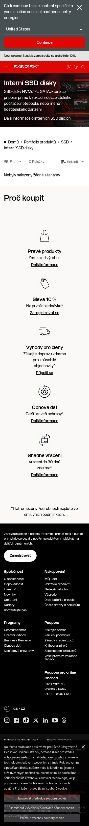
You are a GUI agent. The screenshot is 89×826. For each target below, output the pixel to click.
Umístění (10, 600)
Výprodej (50, 594)
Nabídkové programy (19, 651)
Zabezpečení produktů (60, 651)
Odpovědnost (13, 584)
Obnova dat (12, 645)
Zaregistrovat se (44, 313)
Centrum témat (15, 630)
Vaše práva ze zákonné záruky (60, 657)
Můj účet (50, 579)
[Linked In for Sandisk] (45, 720)
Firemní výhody (15, 635)
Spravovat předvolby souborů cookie (42, 798)
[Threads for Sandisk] (64, 720)
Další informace (44, 265)
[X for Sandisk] (36, 720)
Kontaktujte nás (15, 610)
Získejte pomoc (55, 630)
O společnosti (14, 579)
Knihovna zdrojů (55, 645)
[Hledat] (83, 66)
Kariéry (9, 605)
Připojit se (44, 373)
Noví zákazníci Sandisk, (40, 56)
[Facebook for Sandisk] (16, 720)
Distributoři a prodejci (59, 600)
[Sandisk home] (26, 66)
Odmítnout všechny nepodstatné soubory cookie (42, 808)
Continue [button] (45, 42)
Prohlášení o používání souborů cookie (41, 788)
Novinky (10, 594)
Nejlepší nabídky (56, 589)
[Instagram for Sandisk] (7, 720)
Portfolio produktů (57, 584)
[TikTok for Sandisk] (26, 720)
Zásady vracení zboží (59, 640)
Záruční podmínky (57, 635)
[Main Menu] (7, 67)
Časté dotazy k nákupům (62, 605)
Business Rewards (17, 640)
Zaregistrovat (20, 555)
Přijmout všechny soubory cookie (42, 818)
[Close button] (79, 8)
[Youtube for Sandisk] (55, 720)
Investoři (10, 589)
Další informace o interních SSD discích (37, 118)
